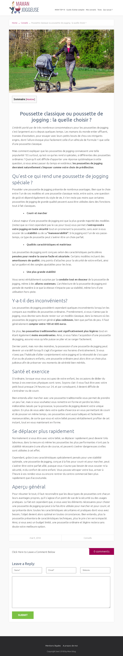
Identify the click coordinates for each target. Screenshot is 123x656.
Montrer (30, 99)
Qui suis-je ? (107, 10)
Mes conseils (91, 10)
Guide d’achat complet (75, 10)
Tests (100, 10)
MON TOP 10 (60, 10)
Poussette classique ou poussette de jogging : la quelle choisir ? (57, 23)
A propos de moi (70, 645)
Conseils (24, 23)
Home (16, 23)
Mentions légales (53, 645)
